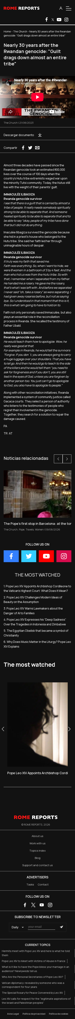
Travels (30, 529)
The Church (20, 31)
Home (7, 31)
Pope (21, 529)
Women (39, 529)
